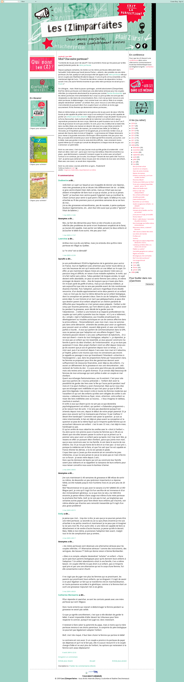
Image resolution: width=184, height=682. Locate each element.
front (60, 84)
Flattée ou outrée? (139, 249)
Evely (60, 513)
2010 (133, 143)
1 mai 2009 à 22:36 (69, 255)
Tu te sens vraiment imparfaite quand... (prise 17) (143, 185)
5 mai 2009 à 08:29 (69, 591)
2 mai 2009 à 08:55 (69, 470)
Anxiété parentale (138, 197)
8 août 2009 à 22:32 (69, 652)
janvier (135, 270)
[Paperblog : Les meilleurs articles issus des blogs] (93, 673)
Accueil (92, 661)
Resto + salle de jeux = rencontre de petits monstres (143, 220)
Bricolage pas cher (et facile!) (142, 256)
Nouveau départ (138, 180)
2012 (133, 138)
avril (134, 263)
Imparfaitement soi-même (87, 170)
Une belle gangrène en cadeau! (143, 251)
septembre (136, 155)
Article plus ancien (119, 661)
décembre (136, 147)
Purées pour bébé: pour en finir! (143, 182)
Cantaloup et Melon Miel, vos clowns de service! (142, 246)
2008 (133, 272)
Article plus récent (65, 661)
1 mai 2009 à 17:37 (69, 235)
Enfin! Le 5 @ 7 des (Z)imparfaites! (139, 192)
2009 (133, 145)
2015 (133, 131)
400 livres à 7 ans (138, 208)
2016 (133, 128)
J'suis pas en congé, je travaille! (143, 215)
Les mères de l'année (140, 234)
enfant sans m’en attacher (77, 117)
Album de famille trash (140, 188)
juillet (135, 159)
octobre (135, 152)
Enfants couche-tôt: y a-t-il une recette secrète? (142, 176)
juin (134, 162)
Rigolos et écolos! (138, 253)
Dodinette (63, 180)
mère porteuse (85, 65)
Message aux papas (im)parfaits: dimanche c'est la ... (143, 242)
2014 (133, 133)
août (134, 157)
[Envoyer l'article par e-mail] (76, 168)
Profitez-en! (136, 236)
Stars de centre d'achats (141, 171)
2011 (133, 140)
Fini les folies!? (137, 217)
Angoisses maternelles (71, 170)
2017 (133, 126)
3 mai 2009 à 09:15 (69, 510)
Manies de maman (139, 173)
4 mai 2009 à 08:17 (69, 538)
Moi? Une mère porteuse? (73, 58)
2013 (133, 135)
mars (135, 265)
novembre (136, 150)
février (135, 267)
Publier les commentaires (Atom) (82, 666)
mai (134, 164)
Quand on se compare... (140, 169)
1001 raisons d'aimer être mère (143, 232)
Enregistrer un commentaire (68, 657)
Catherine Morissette (68, 595)
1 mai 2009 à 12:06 (69, 215)
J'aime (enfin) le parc (139, 199)
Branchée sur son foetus (141, 202)
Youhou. (135, 238)
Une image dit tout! (139, 260)
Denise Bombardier (114, 93)
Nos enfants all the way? (141, 195)
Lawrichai (62, 238)
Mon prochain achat (139, 166)
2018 (133, 123)
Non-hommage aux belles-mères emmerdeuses (143, 224)
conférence (133, 60)
